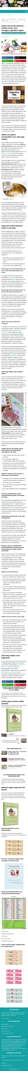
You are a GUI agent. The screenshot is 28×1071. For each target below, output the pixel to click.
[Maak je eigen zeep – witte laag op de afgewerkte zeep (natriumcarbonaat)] (4, 753)
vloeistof (11, 277)
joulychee (11, 199)
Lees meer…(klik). (5, 1018)
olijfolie (11, 507)
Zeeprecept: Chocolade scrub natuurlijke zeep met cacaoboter (16, 759)
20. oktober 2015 (6, 36)
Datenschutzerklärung (6, 1065)
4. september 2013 (12, 761)
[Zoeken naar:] (14, 14)
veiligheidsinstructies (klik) (20, 1041)
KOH (14, 279)
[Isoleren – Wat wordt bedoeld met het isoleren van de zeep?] (4, 767)
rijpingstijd (13, 355)
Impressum (3, 1063)
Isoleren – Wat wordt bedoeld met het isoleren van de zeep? (17, 766)
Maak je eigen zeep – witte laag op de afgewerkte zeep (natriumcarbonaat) (17, 753)
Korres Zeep (4, 936)
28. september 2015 (13, 768)
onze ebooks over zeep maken (9, 672)
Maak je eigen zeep (11, 19)
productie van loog (6, 153)
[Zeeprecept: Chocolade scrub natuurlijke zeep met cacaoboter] (4, 760)
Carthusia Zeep (4, 931)
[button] (8, 57)
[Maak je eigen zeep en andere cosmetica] (14, 6)
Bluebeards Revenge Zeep (7, 933)
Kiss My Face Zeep (5, 938)
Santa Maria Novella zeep (7, 941)
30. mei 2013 (11, 755)
